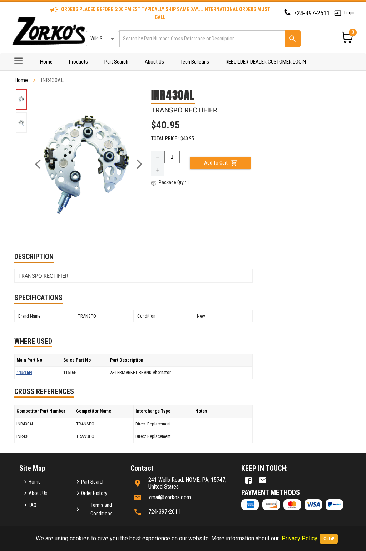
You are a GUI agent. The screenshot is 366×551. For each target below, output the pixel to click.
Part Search (116, 62)
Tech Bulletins (194, 62)
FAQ (32, 505)
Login (349, 12)
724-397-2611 (311, 13)
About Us (154, 62)
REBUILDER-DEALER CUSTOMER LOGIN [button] (266, 62)
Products (78, 62)
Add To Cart (216, 163)
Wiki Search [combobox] (102, 38)
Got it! (328, 538)
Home (46, 62)
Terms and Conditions (101, 509)
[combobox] (201, 38)
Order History (94, 493)
